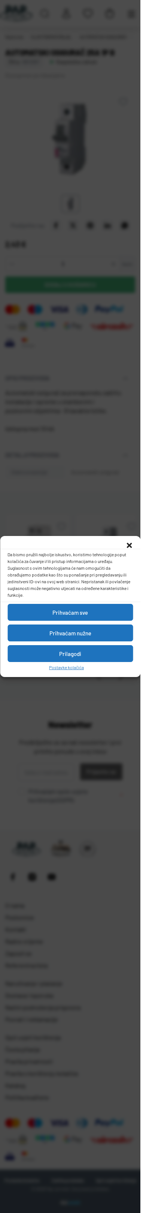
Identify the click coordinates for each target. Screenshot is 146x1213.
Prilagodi (70, 653)
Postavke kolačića (66, 667)
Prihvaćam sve (70, 612)
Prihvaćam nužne (70, 633)
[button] (129, 545)
